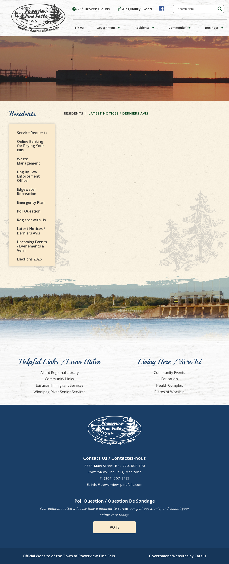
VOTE (114, 527)
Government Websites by (177, 555)
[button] (220, 9)
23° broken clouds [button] (93, 9)
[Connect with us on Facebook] (161, 8)
